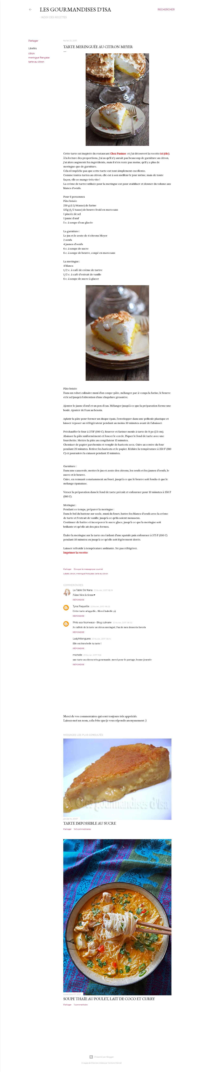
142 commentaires (82, 829)
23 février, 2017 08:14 (101, 639)
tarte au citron (36, 61)
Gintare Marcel (114, 1063)
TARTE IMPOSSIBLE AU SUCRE (89, 823)
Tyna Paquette (81, 606)
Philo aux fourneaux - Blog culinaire (92, 622)
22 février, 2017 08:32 (122, 622)
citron (31, 53)
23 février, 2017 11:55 (92, 655)
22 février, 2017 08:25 (100, 606)
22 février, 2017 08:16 (103, 590)
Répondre (78, 600)
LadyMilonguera (82, 638)
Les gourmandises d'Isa (75, 9)
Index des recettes (54, 17)
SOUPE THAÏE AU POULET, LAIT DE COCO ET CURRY (109, 998)
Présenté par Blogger (104, 1057)
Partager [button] (33, 40)
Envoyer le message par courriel (88, 569)
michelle (77, 654)
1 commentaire (81, 1004)
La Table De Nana (82, 590)
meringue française (39, 57)
